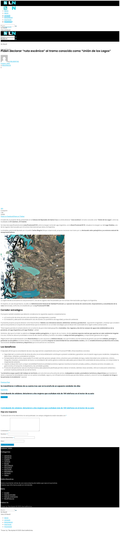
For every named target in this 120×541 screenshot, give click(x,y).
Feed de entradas (9, 495)
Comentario (5, 431)
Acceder (6, 493)
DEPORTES (7, 456)
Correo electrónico (7, 437)
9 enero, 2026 (5, 63)
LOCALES (7, 15)
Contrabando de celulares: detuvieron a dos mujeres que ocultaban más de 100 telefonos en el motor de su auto (47, 408)
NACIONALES (8, 466)
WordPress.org (9, 499)
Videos (6, 475)
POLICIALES (8, 22)
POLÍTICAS (7, 27)
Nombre (4, 434)
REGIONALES (8, 18)
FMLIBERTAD (14, 61)
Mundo (6, 464)
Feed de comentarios (11, 497)
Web (2, 441)
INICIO (6, 11)
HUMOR (7, 460)
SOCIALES (7, 473)
